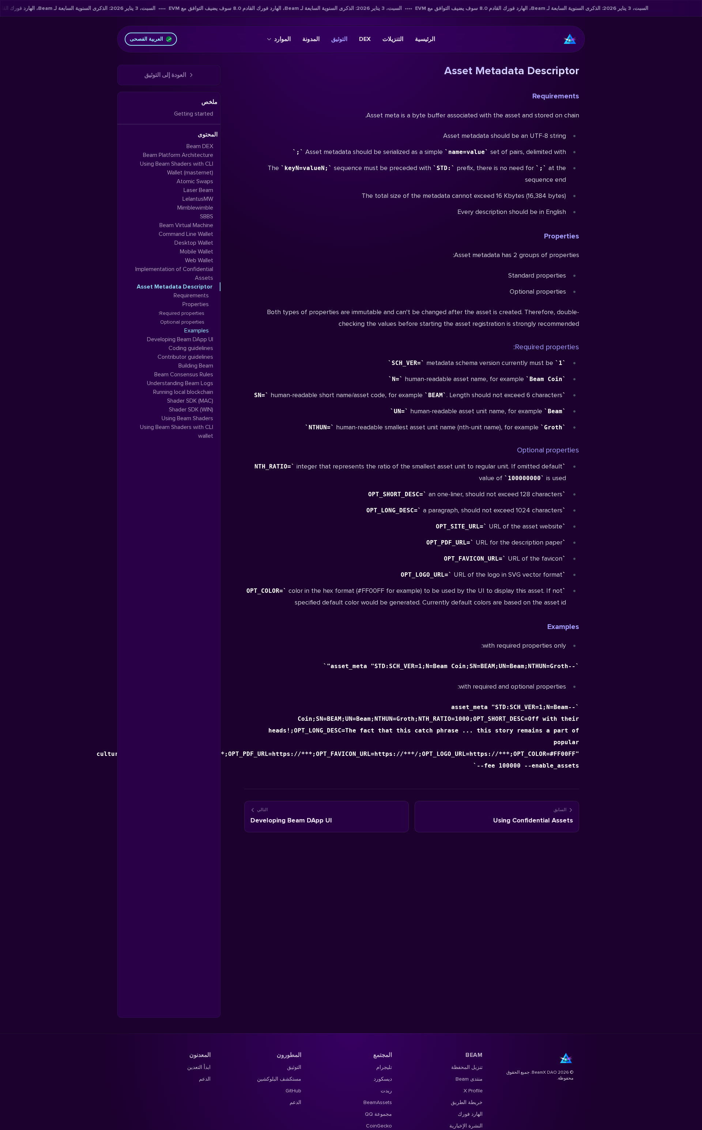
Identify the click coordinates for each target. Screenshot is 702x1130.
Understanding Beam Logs (180, 383)
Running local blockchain (183, 392)
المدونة (311, 39)
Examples (563, 626)
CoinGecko (379, 1126)
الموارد (282, 39)
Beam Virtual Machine (186, 225)
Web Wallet (199, 260)
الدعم (295, 1102)
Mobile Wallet (196, 251)
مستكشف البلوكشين (279, 1079)
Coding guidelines (191, 348)
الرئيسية (425, 39)
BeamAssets (377, 1102)
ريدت (386, 1091)
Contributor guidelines (185, 357)
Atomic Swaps (195, 181)
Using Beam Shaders (187, 418)
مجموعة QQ (378, 1114)
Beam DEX (199, 146)
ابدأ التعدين (199, 1067)
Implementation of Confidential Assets (174, 273)
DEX (365, 39)
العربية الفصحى (146, 39)
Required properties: (546, 347)
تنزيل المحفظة (467, 1067)
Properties (561, 236)
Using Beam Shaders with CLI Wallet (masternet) (176, 168)
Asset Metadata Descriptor (174, 286)
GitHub (293, 1091)
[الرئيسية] (570, 39)
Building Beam (195, 365)
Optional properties (548, 450)
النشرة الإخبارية (466, 1126)
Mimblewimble (195, 207)
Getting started (193, 113)
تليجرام (384, 1067)
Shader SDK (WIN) (191, 409)
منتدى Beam (469, 1079)
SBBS (206, 216)
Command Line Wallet (186, 234)
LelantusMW (197, 199)
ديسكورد (383, 1079)
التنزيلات (392, 39)
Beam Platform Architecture (178, 155)
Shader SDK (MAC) (190, 400)
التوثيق (339, 39)
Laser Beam (198, 190)
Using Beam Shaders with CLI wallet (176, 431)
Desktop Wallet (193, 242)
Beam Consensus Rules (183, 374)
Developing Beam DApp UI (180, 339)
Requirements (555, 96)
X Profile (473, 1091)
